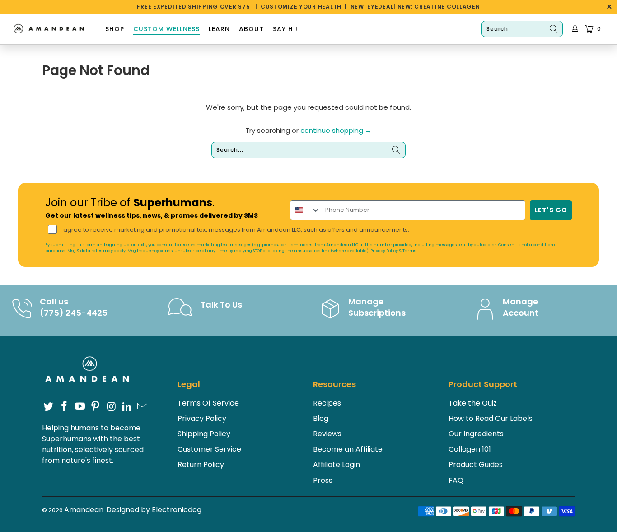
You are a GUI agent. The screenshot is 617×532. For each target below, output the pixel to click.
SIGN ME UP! (396, 336)
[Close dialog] (474, 180)
